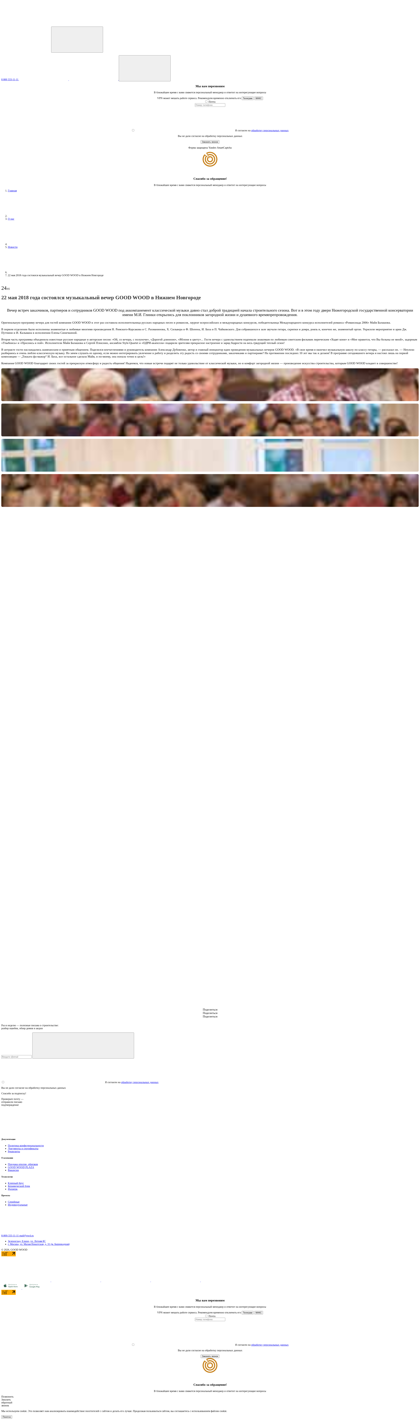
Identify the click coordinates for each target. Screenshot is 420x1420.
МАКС (259, 98)
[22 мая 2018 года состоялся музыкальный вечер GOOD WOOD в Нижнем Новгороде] (210, 384)
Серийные (14, 1201)
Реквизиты (14, 1151)
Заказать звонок (210, 142)
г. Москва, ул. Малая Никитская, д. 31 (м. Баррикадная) (39, 1244)
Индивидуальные (18, 1204)
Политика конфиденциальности (26, 1145)
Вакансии (13, 1170)
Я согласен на (242, 130)
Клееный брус (16, 1183)
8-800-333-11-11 (10, 1235)
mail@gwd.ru (26, 1235)
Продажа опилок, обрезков (23, 1164)
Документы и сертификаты (23, 1148)
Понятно (7, 1417)
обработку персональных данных (270, 130)
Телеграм (247, 98)
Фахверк (13, 1189)
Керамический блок (19, 1186)
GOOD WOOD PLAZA (21, 1167)
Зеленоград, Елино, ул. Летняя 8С (27, 1241)
